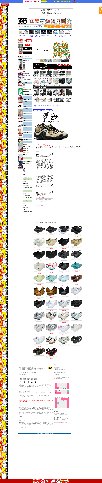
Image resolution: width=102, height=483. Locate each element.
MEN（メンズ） (42, 109)
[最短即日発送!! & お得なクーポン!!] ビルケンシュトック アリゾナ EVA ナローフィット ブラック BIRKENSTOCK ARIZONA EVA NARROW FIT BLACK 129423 (39, 234)
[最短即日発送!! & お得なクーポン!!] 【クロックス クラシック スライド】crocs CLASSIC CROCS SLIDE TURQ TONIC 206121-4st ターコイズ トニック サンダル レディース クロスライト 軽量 (76, 270)
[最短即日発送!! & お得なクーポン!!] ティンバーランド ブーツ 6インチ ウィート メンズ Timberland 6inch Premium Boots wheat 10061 (39, 297)
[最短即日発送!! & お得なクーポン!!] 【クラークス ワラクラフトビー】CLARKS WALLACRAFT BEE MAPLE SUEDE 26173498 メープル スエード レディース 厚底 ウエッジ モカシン (76, 247)
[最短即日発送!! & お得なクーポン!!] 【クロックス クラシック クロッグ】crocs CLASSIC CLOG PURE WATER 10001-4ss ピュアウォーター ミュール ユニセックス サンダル (51, 283)
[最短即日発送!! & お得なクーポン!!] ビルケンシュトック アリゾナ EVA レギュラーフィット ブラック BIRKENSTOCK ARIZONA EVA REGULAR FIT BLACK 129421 (51, 234)
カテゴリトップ (36, 105)
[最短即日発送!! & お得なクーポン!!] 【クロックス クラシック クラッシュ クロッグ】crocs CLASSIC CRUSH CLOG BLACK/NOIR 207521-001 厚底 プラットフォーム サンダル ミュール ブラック (76, 259)
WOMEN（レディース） (43, 110)
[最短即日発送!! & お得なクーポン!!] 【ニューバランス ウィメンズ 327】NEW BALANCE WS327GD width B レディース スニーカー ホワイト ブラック (51, 320)
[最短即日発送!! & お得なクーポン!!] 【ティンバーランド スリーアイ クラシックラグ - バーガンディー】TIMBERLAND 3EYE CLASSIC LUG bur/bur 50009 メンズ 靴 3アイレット (76, 283)
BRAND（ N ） (49, 105)
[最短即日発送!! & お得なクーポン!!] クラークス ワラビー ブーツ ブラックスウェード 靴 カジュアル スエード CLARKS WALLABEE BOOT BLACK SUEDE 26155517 (51, 260)
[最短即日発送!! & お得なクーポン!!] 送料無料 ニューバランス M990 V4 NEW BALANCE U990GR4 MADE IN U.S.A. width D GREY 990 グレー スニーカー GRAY (39, 320)
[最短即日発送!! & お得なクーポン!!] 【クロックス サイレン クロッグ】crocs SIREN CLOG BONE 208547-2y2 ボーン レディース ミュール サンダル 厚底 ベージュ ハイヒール (39, 272)
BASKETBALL (57, 105)
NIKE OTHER (57, 106)
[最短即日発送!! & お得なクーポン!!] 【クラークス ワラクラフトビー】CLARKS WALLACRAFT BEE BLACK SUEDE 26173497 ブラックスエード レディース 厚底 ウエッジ (39, 260)
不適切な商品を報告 (52, 222)
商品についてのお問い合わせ (42, 222)
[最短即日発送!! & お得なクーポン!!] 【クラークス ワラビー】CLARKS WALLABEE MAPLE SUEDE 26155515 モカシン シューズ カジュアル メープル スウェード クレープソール (51, 247)
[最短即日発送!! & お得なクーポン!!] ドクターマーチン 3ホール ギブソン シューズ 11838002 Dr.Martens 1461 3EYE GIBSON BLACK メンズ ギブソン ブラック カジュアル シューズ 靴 (39, 356)
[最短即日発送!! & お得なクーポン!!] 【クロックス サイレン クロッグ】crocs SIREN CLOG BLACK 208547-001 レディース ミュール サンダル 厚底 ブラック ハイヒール (64, 259)
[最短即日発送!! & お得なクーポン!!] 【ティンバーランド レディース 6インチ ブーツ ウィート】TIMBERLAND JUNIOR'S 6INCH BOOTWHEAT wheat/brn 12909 (51, 296)
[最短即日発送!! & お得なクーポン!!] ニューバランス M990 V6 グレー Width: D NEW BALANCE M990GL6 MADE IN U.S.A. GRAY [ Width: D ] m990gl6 (51, 332)
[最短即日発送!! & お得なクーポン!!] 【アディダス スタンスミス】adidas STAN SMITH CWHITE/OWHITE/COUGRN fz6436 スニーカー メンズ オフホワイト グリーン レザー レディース (76, 332)
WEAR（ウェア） (49, 109)
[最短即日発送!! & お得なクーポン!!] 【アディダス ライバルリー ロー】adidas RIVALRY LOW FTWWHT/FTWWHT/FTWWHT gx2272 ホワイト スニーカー (39, 345)
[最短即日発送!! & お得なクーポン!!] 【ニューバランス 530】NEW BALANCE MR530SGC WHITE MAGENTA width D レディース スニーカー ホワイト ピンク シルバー (76, 321)
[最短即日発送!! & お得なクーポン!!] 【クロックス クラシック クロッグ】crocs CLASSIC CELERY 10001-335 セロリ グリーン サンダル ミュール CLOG (39, 283)
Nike (53, 105)
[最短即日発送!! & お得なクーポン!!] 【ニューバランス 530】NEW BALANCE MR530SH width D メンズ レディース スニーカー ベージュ (39, 332)
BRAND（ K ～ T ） (42, 105)
